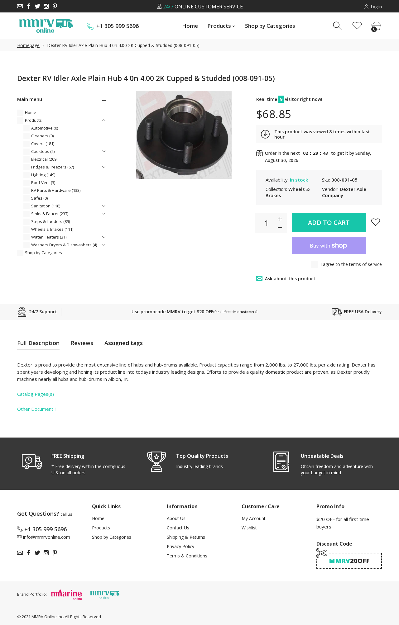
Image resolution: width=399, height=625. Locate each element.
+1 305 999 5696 (117, 26)
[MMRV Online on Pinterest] (54, 6)
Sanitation (45, 206)
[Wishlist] (357, 26)
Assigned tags (123, 343)
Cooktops (43, 151)
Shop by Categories (43, 252)
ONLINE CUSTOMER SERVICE (203, 6)
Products (33, 120)
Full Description (38, 343)
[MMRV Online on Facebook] (28, 6)
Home (30, 112)
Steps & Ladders (50, 221)
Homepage (28, 45)
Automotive (44, 128)
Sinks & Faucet (49, 213)
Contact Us (178, 528)
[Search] (338, 26)
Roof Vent (43, 182)
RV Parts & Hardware (55, 190)
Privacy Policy (180, 546)
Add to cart (329, 222)
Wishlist (249, 528)
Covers (42, 143)
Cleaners (42, 136)
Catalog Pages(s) (35, 394)
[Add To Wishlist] (375, 222)
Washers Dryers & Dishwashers (64, 245)
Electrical (44, 159)
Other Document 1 (37, 409)
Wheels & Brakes (52, 229)
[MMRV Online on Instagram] (46, 6)
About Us (176, 518)
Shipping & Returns (186, 537)
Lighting (43, 175)
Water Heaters (48, 237)
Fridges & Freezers (52, 167)
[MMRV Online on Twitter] (37, 6)
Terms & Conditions (187, 556)
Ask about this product (290, 279)
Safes (39, 198)
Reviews (82, 343)
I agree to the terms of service (351, 264)
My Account (254, 518)
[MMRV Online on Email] (20, 6)
